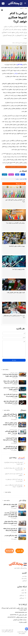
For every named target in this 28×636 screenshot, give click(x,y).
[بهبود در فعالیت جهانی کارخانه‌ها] (14, 238)
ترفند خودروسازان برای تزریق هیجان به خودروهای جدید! (11, 402)
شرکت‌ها (8, 551)
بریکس (16, 73)
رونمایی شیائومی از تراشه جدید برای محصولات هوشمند (10, 424)
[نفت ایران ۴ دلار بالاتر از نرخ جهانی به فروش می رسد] (22, 396)
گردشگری (24, 581)
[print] (2, 10)
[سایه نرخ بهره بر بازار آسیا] (14, 261)
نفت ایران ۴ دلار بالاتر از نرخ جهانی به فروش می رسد (11, 395)
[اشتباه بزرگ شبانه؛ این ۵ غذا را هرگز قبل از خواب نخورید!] (22, 374)
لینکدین (4, 174)
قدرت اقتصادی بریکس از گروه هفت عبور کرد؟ (15, 201)
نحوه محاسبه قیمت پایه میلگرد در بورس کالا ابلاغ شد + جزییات (13, 485)
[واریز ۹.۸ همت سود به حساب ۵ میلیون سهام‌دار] (22, 389)
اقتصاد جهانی (22, 179)
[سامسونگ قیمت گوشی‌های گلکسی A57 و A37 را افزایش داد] (22, 416)
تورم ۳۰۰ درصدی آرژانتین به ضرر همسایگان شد (14, 316)
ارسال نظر (14, 360)
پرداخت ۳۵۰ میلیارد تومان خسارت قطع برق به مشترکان (10, 522)
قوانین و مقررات (23, 622)
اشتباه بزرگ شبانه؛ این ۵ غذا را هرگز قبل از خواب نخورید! (10, 375)
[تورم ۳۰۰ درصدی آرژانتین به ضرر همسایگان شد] (14, 308)
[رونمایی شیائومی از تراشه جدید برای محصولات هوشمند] (22, 424)
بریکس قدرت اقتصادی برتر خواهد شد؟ (15, 223)
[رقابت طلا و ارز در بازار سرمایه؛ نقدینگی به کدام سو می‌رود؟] (22, 382)
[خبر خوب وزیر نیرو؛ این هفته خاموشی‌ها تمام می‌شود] (22, 530)
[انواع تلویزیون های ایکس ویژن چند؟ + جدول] (22, 431)
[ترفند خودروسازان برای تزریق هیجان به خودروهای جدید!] (22, 402)
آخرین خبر (21, 458)
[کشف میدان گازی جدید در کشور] (22, 537)
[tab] (21, 458)
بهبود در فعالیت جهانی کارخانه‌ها (17, 246)
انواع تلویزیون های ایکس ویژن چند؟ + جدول (11, 432)
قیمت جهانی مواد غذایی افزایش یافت (16, 292)
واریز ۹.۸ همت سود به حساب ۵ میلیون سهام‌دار (10, 388)
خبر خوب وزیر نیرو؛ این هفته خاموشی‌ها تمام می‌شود (10, 529)
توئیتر (17, 174)
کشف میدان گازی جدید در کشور (11, 536)
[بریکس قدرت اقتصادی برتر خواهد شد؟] (14, 215)
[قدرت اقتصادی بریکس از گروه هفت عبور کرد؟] (14, 192)
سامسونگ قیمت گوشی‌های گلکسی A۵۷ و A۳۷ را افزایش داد (10, 416)
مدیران (19, 551)
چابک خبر (22, 500)
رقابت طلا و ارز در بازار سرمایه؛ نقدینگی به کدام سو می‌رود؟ (10, 382)
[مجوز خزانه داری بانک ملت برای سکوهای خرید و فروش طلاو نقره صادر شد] (22, 513)
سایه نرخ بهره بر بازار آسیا (18, 269)
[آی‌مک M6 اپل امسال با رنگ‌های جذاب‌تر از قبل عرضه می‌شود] (22, 439)
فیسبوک (11, 174)
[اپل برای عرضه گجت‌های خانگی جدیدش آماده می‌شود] (22, 448)
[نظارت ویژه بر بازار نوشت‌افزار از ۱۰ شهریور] (22, 506)
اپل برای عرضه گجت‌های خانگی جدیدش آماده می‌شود (10, 447)
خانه (26, 8)
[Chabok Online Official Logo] (15, 3)
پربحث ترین (12, 458)
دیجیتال (23, 410)
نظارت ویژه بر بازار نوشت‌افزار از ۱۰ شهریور (10, 505)
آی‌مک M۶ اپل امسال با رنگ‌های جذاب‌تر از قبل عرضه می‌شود (10, 440)
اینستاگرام (22, 595)
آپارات (22, 593)
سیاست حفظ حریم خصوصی (20, 620)
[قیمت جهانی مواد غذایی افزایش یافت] (14, 284)
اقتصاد (21, 8)
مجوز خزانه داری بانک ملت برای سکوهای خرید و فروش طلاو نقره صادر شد (10, 514)
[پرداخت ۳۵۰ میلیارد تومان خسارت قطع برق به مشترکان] (22, 523)
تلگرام (22, 174)
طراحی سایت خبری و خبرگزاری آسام (21, 632)
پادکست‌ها (24, 578)
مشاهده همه (5, 369)
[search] (3, 3)
